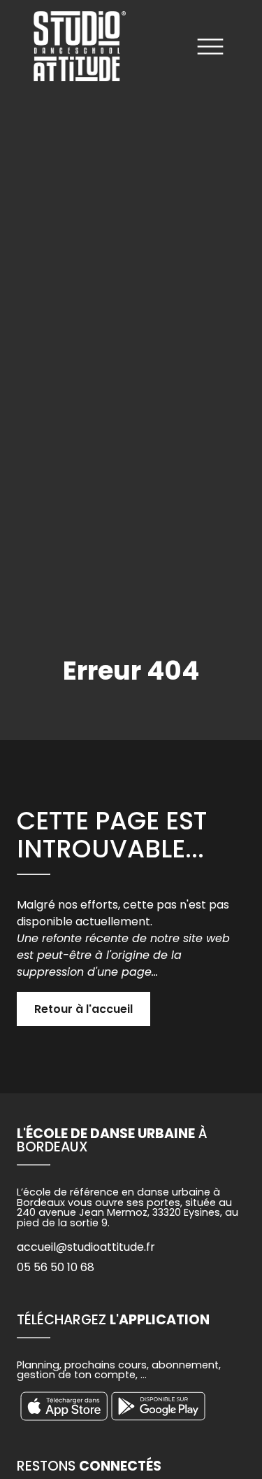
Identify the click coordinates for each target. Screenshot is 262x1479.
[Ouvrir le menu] (210, 49)
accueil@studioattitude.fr (86, 1247)
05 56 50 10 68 (55, 1267)
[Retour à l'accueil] (80, 48)
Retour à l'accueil (83, 1009)
